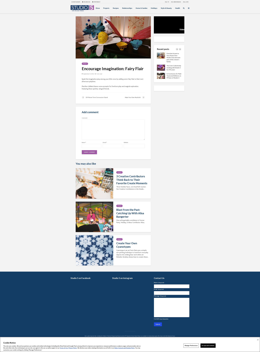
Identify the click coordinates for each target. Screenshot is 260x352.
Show (98, 8)
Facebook (86, 2)
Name (84, 142)
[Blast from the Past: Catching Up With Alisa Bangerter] (94, 217)
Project (85, 63)
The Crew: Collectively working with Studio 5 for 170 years (174, 68)
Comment (84, 118)
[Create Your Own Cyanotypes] (94, 250)
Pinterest (96, 2)
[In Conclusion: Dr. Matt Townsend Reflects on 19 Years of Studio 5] (161, 76)
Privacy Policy (72, 348)
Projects (106, 8)
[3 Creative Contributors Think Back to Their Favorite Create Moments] (94, 183)
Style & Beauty (166, 8)
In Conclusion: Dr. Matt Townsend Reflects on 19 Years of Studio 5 (174, 76)
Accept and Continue (208, 345)
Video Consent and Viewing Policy (124, 348)
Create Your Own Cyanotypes (126, 245)
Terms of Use (64, 348)
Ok (257, 339)
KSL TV (167, 2)
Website (126, 142)
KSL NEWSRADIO (176, 2)
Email (105, 142)
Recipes (116, 8)
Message (160, 296)
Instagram (76, 2)
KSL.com (185, 2)
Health (177, 8)
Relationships (127, 8)
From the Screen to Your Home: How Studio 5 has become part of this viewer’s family (173, 58)
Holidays (154, 8)
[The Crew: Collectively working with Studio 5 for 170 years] (161, 67)
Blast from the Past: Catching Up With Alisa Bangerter (130, 213)
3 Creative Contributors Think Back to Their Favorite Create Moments (131, 180)
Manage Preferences (191, 345)
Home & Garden (141, 8)
